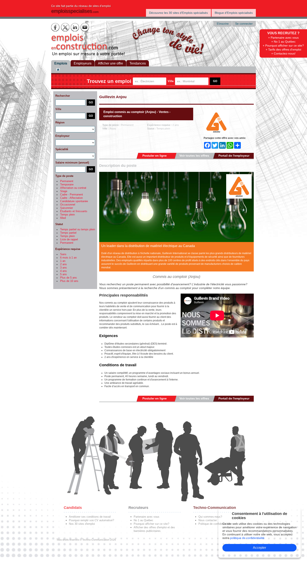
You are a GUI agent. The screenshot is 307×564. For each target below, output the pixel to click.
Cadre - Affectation (71, 197)
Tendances (137, 63)
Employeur (62, 135)
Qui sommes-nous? (210, 516)
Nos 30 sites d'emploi (82, 523)
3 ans (63, 267)
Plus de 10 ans (69, 281)
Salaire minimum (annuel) (72, 162)
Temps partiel (68, 232)
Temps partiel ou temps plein (77, 229)
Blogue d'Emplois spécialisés (234, 12)
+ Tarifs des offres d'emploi (283, 49)
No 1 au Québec (143, 520)
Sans (63, 254)
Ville (171, 81)
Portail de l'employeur (233, 155)
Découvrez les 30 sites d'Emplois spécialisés (178, 12)
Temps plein (67, 214)
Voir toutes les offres (194, 155)
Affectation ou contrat (73, 187)
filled (63, 218)
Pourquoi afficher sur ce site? (151, 523)
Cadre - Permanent (71, 194)
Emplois (60, 63)
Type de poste (64, 175)
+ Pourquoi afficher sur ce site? (283, 45)
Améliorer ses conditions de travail (90, 516)
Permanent (66, 181)
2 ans (63, 264)
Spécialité (61, 149)
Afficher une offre (110, 63)
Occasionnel (67, 204)
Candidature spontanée (74, 201)
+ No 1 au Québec (283, 41)
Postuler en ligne (154, 155)
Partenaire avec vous (146, 516)
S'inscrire (223, 23)
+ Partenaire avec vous (283, 37)
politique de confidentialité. (247, 538)
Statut (59, 224)
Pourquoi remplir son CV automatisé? (91, 520)
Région (60, 122)
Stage (63, 191)
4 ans (63, 271)
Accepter (259, 547)
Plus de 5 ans (68, 277)
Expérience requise (67, 249)
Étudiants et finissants (73, 211)
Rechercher (62, 95)
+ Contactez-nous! (283, 53)
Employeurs (82, 63)
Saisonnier (66, 208)
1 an (62, 261)
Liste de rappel (69, 239)
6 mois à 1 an (68, 257)
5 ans (63, 274)
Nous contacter (207, 520)
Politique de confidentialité (214, 523)
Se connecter (244, 23)
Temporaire (67, 184)
